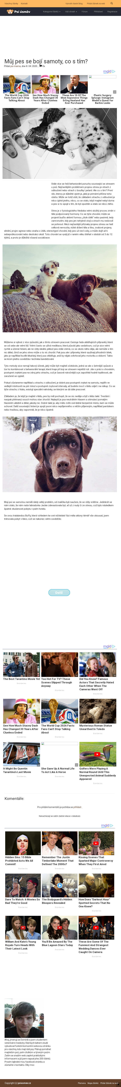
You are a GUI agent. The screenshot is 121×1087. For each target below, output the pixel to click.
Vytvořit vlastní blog (74, 4)
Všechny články (11, 4)
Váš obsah (70, 11)
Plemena (82, 1083)
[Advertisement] (63, 33)
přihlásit (77, 807)
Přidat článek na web (96, 4)
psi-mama (15, 66)
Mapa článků (93, 1083)
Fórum (85, 11)
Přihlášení (98, 11)
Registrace (112, 11)
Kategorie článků (51, 11)
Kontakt (24, 4)
